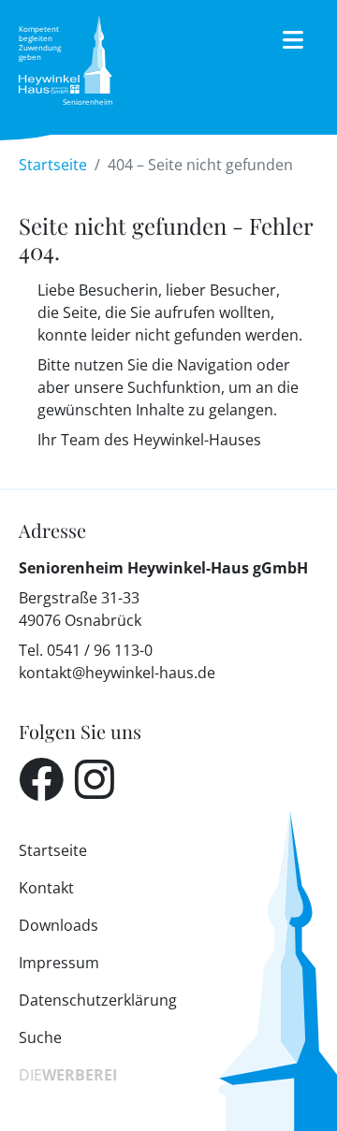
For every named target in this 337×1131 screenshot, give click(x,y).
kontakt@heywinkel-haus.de (117, 672)
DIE (68, 1075)
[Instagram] (94, 779)
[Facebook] (41, 779)
